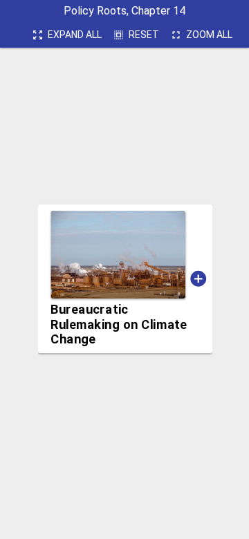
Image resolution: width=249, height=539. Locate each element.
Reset (136, 35)
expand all (67, 35)
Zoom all (201, 35)
